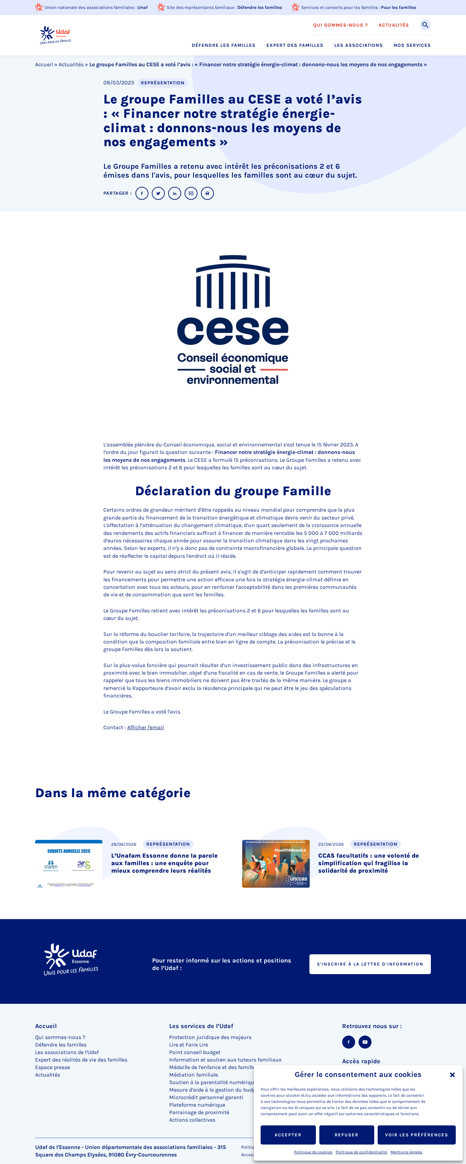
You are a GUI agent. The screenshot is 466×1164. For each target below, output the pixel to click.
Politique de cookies (313, 1152)
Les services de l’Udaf (201, 1026)
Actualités (394, 25)
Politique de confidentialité (361, 1152)
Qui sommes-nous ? (340, 25)
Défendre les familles (259, 7)
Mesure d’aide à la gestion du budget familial (225, 1089)
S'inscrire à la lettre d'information (370, 964)
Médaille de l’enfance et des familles (213, 1067)
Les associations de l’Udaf (67, 1052)
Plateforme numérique (197, 1104)
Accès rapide (361, 1061)
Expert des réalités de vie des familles (81, 1059)
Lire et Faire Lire (188, 1044)
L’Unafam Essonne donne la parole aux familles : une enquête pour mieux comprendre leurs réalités (164, 863)
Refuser (347, 1134)
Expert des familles (294, 45)
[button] (452, 1074)
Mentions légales (406, 1152)
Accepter (288, 1134)
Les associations (358, 45)
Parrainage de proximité (199, 1112)
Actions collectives (192, 1120)
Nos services (412, 45)
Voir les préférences (416, 1134)
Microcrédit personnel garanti (206, 1097)
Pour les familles (398, 7)
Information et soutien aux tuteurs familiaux (225, 1059)
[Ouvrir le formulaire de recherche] (425, 24)
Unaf (142, 7)
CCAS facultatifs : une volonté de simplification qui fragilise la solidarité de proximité (368, 863)
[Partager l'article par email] (191, 193)
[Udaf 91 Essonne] (55, 35)
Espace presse (52, 1067)
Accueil (44, 64)
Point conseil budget (194, 1052)
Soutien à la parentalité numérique (213, 1082)
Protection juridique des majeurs (210, 1037)
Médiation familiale (193, 1074)
